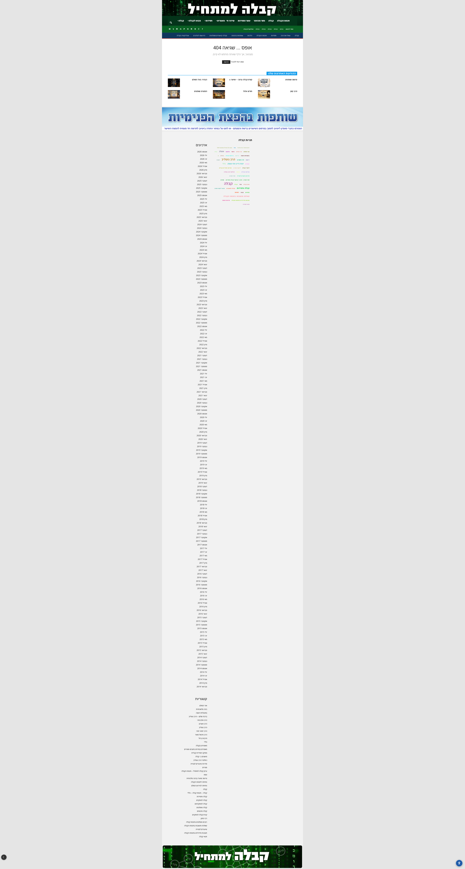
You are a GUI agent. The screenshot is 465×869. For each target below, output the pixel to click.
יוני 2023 (203, 290)
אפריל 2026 (202, 166)
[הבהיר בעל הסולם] (174, 82)
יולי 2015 (203, 632)
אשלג (221, 151)
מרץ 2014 (203, 683)
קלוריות (247, 192)
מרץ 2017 (203, 563)
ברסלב (222, 155)
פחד (240, 184)
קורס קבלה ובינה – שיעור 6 (240, 79)
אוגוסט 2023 (202, 282)
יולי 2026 (203, 155)
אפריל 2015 (202, 643)
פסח (205, 774)
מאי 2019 (203, 468)
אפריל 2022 (202, 341)
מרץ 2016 (203, 606)
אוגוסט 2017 (202, 544)
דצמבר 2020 (202, 399)
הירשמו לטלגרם (199, 35)
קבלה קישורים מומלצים (218, 35)
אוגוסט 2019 (202, 457)
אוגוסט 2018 (202, 501)
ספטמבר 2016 (201, 584)
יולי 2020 (203, 417)
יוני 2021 (203, 377)
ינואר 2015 (202, 654)
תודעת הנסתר (226, 200)
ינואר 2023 (202, 308)
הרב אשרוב (203, 723)
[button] (171, 21)
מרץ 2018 (203, 519)
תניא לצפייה (246, 204)
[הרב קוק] (264, 94)
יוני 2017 (203, 552)
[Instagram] (191, 29)
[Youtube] (169, 29)
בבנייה (276, 29)
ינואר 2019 (202, 483)
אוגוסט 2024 (202, 239)
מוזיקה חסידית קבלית (199, 753)
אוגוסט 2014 (202, 668)
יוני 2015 (203, 635)
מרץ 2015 (203, 646)
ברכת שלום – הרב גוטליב (198, 716)
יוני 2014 (203, 675)
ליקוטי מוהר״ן (237, 168)
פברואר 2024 (202, 261)
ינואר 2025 (202, 221)
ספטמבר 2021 (201, 366)
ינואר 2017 (202, 570)
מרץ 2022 (203, 344)
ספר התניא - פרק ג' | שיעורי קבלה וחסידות (237, 180)
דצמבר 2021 (202, 355)
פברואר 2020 (202, 435)
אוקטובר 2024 (201, 231)
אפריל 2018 (202, 515)
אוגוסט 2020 (202, 413)
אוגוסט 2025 (202, 195)
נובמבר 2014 (202, 661)
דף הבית (226, 62)
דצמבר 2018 (202, 486)
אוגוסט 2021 (202, 370)
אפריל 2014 (202, 679)
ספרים (204, 767)
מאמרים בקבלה (201, 745)
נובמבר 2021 (202, 359)
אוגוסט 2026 (202, 151)
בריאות (237, 155)
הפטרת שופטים (200, 91)
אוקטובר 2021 (201, 362)
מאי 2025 (203, 206)
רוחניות (237, 192)
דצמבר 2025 (202, 181)
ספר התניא (232, 176)
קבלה (271, 20)
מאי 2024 (203, 250)
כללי (205, 742)
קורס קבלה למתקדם (199, 814)
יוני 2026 (203, 159)
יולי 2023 (203, 286)
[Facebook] (202, 29)
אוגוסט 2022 (202, 326)
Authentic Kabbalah (243, 147)
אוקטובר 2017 (201, 537)
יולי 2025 (203, 199)
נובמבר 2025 (202, 184)
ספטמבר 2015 (201, 624)
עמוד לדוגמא (289, 29)
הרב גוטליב (203, 727)
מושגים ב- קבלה (201, 756)
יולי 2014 (203, 672)
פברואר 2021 (202, 392)
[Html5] (195, 29)
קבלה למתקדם (201, 800)
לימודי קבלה (245, 168)
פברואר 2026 (202, 173)
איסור (232, 151)
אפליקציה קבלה (183, 35)
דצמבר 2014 (202, 657)
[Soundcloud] (180, 29)
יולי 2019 (203, 461)
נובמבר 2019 (202, 446)
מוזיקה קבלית (245, 172)
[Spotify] (177, 29)
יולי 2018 (203, 504)
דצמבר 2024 (202, 224)
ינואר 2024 (202, 264)
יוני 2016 (203, 595)
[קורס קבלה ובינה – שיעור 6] (219, 82)
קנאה (242, 192)
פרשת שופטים (291, 79)
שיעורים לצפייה (201, 829)
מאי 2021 (203, 381)
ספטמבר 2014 (201, 665)
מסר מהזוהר (259, 20)
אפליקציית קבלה (248, 29)
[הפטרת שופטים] (174, 94)
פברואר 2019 (202, 479)
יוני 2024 (203, 246)
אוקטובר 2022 (201, 319)
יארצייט (247, 164)
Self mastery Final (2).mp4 (224, 147)
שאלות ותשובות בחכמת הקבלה (195, 825)
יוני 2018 (203, 508)
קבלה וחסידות (202, 796)
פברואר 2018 (202, 523)
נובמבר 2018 (202, 490)
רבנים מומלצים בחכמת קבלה (196, 822)
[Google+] (199, 29)
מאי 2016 (203, 599)
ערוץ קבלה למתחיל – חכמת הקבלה (194, 771)
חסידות (209, 20)
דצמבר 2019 (202, 443)
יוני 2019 (203, 464)
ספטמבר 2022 (201, 322)
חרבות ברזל (203, 738)
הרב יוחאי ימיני (201, 731)
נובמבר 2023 (202, 272)
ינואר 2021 (202, 395)
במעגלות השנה (201, 713)
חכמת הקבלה (283, 20)
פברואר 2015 (202, 650)
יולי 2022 (203, 330)
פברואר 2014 (202, 686)
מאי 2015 (203, 639)
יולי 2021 (203, 373)
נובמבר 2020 (202, 403)
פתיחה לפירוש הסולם (199, 785)
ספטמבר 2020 (201, 410)
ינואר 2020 (202, 439)
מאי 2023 (203, 293)
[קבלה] (232, 8)
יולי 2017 (203, 548)
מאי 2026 (203, 162)
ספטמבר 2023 (201, 279)
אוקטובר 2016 (201, 581)
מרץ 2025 (203, 213)
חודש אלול (247, 91)
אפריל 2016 (202, 603)
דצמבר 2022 (202, 312)
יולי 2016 (203, 592)
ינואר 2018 (202, 526)
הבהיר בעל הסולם (199, 79)
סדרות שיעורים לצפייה (198, 763)
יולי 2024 (203, 242)
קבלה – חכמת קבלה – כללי (197, 793)
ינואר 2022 (202, 352)
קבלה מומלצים (202, 807)
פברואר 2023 (202, 304)
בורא (216, 151)
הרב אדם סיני (202, 720)
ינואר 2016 (202, 614)
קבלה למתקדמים (201, 804)
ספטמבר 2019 (201, 453)
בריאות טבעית (230, 155)
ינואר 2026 (202, 177)
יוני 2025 (203, 202)
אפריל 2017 (202, 559)
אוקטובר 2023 (201, 275)
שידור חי (230, 20)
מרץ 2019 (203, 475)
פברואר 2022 (202, 348)
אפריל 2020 (202, 428)
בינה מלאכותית (201, 709)
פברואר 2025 (202, 217)
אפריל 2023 (202, 297)
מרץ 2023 (203, 301)
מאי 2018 (203, 512)
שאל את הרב (285, 35)
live (235, 147)
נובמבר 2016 (202, 577)
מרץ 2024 (203, 257)
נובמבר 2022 (202, 315)
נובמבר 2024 (202, 228)
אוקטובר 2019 (201, 450)
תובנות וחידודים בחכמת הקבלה (195, 833)
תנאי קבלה (203, 836)
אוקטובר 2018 (201, 493)
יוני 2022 (203, 333)
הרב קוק (293, 91)
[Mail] (188, 29)
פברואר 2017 (202, 566)
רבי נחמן (204, 818)
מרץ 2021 (203, 388)
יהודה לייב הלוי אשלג (235, 164)
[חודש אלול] (219, 94)
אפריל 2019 (202, 472)
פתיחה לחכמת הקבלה (199, 782)
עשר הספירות (244, 20)
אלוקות (228, 151)
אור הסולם (203, 705)
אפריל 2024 (202, 253)
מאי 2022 (203, 337)
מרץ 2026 (203, 170)
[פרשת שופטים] (264, 82)
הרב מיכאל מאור (201, 734)
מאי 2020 (203, 424)
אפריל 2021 (202, 384)
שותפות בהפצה (237, 35)
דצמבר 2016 (202, 574)
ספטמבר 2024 (201, 235)
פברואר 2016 (202, 610)
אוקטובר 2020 (201, 406)
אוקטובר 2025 (201, 188)
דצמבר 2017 (202, 530)
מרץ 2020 (203, 432)
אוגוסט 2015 (202, 628)
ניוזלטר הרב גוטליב (200, 760)
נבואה (238, 172)
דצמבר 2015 (202, 617)
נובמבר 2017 (202, 534)
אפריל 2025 (202, 210)
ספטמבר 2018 (201, 497)
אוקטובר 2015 (201, 621)
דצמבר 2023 (202, 268)
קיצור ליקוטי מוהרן (220, 188)
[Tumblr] (173, 29)
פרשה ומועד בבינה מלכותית (197, 778)
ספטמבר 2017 (201, 541)
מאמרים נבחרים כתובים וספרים (195, 749)
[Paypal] (184, 29)
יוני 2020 (203, 421)
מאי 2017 (203, 555)
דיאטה (247, 160)
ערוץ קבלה (246, 184)
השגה (218, 160)
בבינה (281, 29)
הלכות (249, 35)
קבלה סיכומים (202, 811)
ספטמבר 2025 (201, 191)
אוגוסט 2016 (202, 588)
